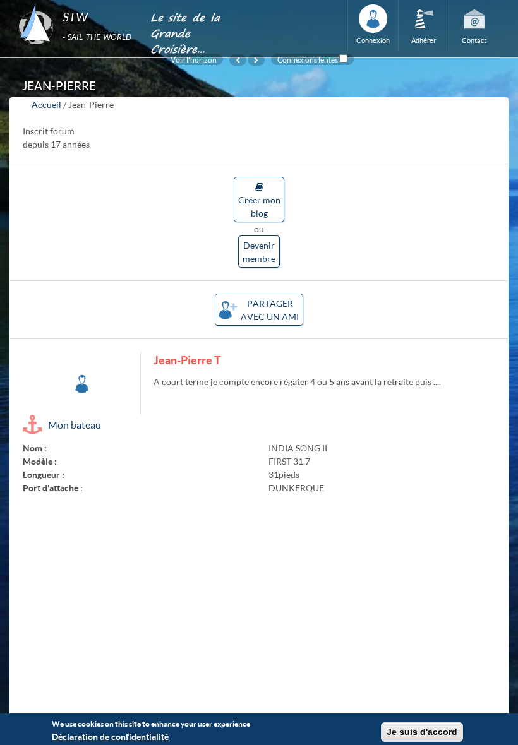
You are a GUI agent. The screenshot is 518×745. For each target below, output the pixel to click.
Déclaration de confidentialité (110, 736)
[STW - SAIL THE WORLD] (77, 4)
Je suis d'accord (422, 732)
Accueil (46, 104)
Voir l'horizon (194, 59)
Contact (474, 40)
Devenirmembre (259, 252)
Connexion (373, 40)
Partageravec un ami (270, 310)
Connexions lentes (307, 59)
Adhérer (423, 40)
